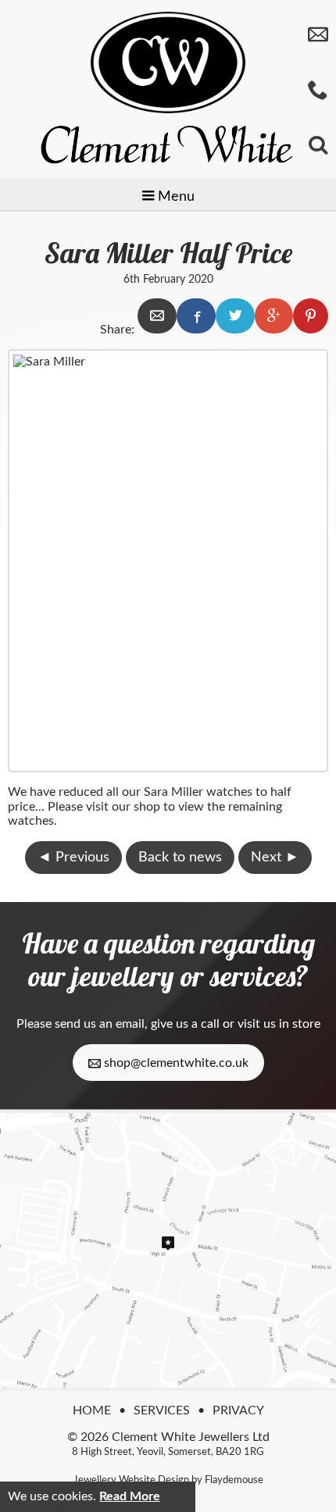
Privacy (238, 1410)
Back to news (180, 857)
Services (162, 1410)
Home (92, 1410)
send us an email (100, 1024)
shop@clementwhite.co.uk (174, 1063)
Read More (129, 1496)
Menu (174, 197)
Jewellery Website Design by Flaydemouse (168, 1480)
